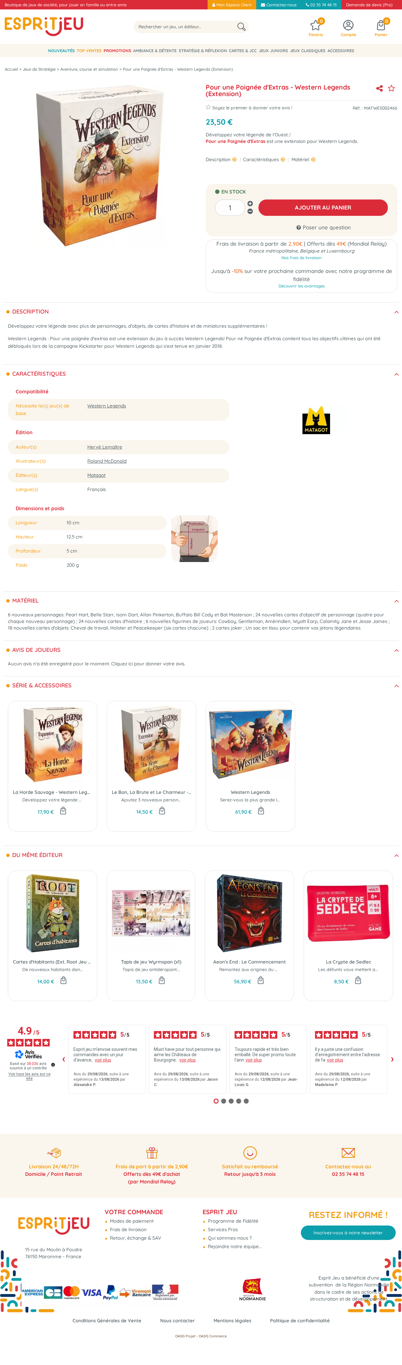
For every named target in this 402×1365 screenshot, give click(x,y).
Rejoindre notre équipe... (234, 1246)
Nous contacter (177, 1321)
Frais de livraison (128, 1229)
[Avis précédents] (63, 1059)
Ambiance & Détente (155, 50)
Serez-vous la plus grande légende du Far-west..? (271, 800)
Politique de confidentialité (300, 1321)
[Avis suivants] (392, 1059)
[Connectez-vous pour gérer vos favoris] (391, 88)
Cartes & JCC (243, 50)
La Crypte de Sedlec (348, 962)
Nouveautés (61, 50)
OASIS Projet (185, 1336)
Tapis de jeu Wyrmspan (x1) (151, 962)
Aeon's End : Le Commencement (249, 962)
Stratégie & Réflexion (203, 50)
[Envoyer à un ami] (379, 88)
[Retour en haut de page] (389, 1346)
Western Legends (106, 406)
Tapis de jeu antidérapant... (151, 969)
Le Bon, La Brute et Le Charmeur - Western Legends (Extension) (151, 792)
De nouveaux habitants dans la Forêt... (62, 969)
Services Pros (222, 1229)
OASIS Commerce (213, 1336)
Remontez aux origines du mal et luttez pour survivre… (276, 969)
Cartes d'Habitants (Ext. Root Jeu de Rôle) (52, 962)
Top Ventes (89, 50)
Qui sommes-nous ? (229, 1238)
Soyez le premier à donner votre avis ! (252, 107)
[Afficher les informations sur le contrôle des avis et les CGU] (53, 1064)
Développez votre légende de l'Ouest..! (62, 800)
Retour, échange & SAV (135, 1238)
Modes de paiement (131, 1221)
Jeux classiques (307, 50)
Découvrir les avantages (302, 285)
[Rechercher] (241, 27)
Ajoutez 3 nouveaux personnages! (156, 800)
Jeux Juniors (273, 50)
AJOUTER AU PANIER (323, 207)
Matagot (96, 475)
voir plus (103, 1059)
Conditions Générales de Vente (107, 1321)
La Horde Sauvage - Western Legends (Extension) (52, 792)
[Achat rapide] (63, 811)
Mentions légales (232, 1321)
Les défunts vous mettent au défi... (354, 969)
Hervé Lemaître (104, 447)
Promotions (117, 50)
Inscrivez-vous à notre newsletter (348, 1233)
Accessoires (341, 50)
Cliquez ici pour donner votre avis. (148, 664)
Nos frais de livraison (301, 257)
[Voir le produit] (63, 981)
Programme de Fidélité (232, 1221)
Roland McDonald (107, 461)
